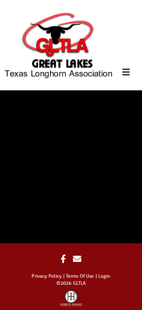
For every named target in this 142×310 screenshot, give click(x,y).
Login (104, 276)
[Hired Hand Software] (71, 296)
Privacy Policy (47, 276)
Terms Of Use (80, 276)
